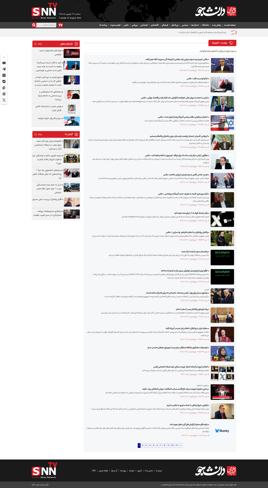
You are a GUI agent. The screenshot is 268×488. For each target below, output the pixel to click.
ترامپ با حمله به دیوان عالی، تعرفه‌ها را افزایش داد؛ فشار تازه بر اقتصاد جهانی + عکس (174, 98)
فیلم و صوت (115, 25)
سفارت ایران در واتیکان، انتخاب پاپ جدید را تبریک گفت (187, 328)
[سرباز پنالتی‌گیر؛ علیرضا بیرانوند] (72, 121)
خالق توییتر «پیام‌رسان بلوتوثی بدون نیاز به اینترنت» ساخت (184, 271)
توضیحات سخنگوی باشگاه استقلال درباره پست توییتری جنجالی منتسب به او (178, 348)
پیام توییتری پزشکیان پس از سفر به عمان (192, 309)
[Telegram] (4, 69)
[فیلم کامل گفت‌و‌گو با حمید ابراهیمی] (72, 53)
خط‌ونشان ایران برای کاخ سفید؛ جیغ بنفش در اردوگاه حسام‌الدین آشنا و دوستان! (47, 145)
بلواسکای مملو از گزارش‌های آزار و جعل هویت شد (189, 424)
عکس (126, 25)
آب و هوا (114, 471)
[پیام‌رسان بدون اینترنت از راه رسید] (221, 257)
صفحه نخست (230, 25)
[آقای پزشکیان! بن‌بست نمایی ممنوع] (72, 202)
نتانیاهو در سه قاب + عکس (197, 79)
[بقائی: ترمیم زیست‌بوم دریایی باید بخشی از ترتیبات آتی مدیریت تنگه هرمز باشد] (221, 65)
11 (177, 446)
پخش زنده (216, 25)
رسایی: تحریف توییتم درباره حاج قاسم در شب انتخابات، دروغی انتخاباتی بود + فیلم (175, 389)
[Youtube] (4, 63)
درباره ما (159, 471)
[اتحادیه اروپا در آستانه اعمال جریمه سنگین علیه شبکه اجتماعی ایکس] (221, 373)
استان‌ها (195, 25)
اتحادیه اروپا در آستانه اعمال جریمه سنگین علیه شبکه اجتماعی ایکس (180, 367)
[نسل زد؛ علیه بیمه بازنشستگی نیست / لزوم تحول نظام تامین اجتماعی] (72, 187)
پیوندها (123, 471)
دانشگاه (205, 25)
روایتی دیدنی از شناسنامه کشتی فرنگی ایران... (48, 108)
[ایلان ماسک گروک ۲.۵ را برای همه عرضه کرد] (221, 219)
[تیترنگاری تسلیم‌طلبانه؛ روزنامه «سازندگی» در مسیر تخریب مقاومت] (72, 214)
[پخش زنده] (60, 25)
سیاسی (185, 25)
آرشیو (140, 471)
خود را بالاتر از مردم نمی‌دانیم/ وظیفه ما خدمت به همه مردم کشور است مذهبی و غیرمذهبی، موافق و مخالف (48, 67)
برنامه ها (103, 25)
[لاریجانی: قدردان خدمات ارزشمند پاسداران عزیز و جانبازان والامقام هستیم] (221, 142)
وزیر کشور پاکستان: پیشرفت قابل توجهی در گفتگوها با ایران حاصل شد (202, 32)
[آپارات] (4, 94)
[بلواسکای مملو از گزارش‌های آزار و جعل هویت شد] (221, 430)
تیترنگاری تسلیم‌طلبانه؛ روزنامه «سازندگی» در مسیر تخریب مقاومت (47, 213)
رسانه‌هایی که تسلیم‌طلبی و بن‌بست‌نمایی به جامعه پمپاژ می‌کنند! (49, 96)
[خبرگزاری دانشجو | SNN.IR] (215, 11)
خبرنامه (131, 471)
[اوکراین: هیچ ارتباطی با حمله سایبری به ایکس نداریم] (221, 411)
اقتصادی (155, 25)
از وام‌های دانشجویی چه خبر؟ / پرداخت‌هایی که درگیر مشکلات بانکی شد (47, 174)
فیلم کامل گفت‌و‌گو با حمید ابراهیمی (50, 52)
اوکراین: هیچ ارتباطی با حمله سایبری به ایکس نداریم (187, 405)
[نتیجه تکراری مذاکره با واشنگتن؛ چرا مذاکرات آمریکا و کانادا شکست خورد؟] (72, 158)
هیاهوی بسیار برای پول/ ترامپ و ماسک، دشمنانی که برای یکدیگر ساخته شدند (177, 293)
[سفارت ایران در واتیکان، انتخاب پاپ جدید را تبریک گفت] (221, 334)
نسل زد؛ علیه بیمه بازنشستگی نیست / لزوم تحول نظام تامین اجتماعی (49, 188)
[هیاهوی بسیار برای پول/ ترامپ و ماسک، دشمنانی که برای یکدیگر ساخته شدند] (221, 296)
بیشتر (38, 43)
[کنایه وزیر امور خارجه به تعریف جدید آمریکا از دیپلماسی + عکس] (221, 200)
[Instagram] (4, 75)
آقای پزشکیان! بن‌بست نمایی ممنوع (47, 199)
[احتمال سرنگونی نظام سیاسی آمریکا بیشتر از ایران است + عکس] (221, 123)
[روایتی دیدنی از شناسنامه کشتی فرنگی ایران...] (72, 109)
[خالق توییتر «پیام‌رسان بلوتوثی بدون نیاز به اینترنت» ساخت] (221, 277)
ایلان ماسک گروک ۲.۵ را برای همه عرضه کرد (191, 213)
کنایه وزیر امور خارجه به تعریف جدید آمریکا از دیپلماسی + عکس (183, 194)
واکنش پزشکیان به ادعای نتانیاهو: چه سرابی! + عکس (187, 232)
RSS (94, 471)
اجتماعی (144, 25)
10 (172, 446)
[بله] (4, 81)
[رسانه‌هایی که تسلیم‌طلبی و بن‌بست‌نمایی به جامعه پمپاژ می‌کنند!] (72, 94)
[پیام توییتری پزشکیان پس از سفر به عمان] (221, 315)
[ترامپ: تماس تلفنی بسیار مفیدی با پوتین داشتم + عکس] (221, 180)
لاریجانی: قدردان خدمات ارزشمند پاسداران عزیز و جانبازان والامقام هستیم (179, 136)
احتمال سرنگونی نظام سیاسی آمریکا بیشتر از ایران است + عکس (183, 117)
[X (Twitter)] (4, 100)
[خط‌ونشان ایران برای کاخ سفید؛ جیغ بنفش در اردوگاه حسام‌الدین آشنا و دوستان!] (72, 143)
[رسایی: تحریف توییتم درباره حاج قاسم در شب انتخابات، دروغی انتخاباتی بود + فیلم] (221, 392)
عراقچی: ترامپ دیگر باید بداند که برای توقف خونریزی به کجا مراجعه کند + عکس (176, 155)
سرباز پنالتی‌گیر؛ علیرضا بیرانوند (49, 118)
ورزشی (134, 25)
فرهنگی (165, 25)
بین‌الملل (175, 25)
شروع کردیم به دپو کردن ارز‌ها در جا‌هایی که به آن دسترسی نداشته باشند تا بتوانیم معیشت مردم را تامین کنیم (47, 81)
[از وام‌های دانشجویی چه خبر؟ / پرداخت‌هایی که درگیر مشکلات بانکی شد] (72, 173)
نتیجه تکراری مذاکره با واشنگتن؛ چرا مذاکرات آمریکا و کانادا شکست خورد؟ (47, 159)
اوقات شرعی (103, 471)
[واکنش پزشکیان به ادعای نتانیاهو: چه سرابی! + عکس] (221, 238)
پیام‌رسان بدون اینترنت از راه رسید (194, 252)
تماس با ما (149, 471)
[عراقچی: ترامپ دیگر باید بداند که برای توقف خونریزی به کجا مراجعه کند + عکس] (221, 161)
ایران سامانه (35, 484)
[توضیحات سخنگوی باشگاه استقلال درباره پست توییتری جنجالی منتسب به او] (221, 353)
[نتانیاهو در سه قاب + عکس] (221, 84)
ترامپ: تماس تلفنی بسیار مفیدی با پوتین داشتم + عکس (185, 175)
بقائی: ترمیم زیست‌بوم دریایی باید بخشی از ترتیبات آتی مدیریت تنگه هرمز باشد (176, 59)
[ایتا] (4, 88)
